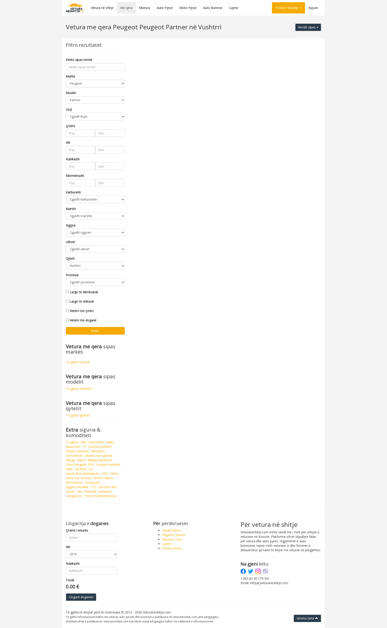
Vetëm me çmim (82, 311)
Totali (70, 580)
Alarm (81, 460)
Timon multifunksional (100, 496)
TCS (94, 487)
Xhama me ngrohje (99, 455)
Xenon (70, 491)
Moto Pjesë (187, 8)
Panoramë (96, 442)
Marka (70, 76)
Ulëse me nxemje (78, 478)
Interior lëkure (103, 478)
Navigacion (74, 496)
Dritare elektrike (77, 451)
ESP (91, 464)
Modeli (71, 93)
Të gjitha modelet (79, 389)
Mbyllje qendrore (100, 460)
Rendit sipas (307, 27)
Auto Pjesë (165, 8)
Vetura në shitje (102, 8)
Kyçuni (313, 8)
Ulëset (70, 242)
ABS (84, 442)
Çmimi (70, 126)
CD (90, 469)
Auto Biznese (212, 8)
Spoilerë (80, 469)
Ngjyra (70, 225)
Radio (110, 442)
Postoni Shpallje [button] (287, 8)
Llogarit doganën (81, 597)
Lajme (233, 8)
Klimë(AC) (98, 451)
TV (84, 446)
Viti (68, 142)
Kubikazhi (73, 159)
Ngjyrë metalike (77, 487)
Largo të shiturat (82, 301)
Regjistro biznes (173, 535)
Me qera (126, 8)
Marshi (71, 209)
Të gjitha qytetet (78, 415)
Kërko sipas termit (79, 60)
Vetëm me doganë (83, 320)
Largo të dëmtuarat (84, 292)
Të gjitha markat (78, 362)
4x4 (79, 491)
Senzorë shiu (108, 487)
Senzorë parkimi (100, 446)
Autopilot (105, 491)
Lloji (69, 109)
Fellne (114, 473)
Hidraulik (90, 491)
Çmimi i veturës (77, 530)
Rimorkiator (74, 482)
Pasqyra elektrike (108, 464)
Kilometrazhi (75, 175)
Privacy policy (172, 548)
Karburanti (73, 192)
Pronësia (72, 275)
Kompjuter (92, 482)
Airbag (70, 460)
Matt (69, 469)
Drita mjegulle (76, 464)
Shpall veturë (171, 530)
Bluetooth (73, 446)
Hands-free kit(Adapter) (83, 473)
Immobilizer (74, 455)
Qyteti (70, 258)
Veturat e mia (172, 539)
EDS (105, 473)
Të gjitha (72, 442)
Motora (144, 8)
